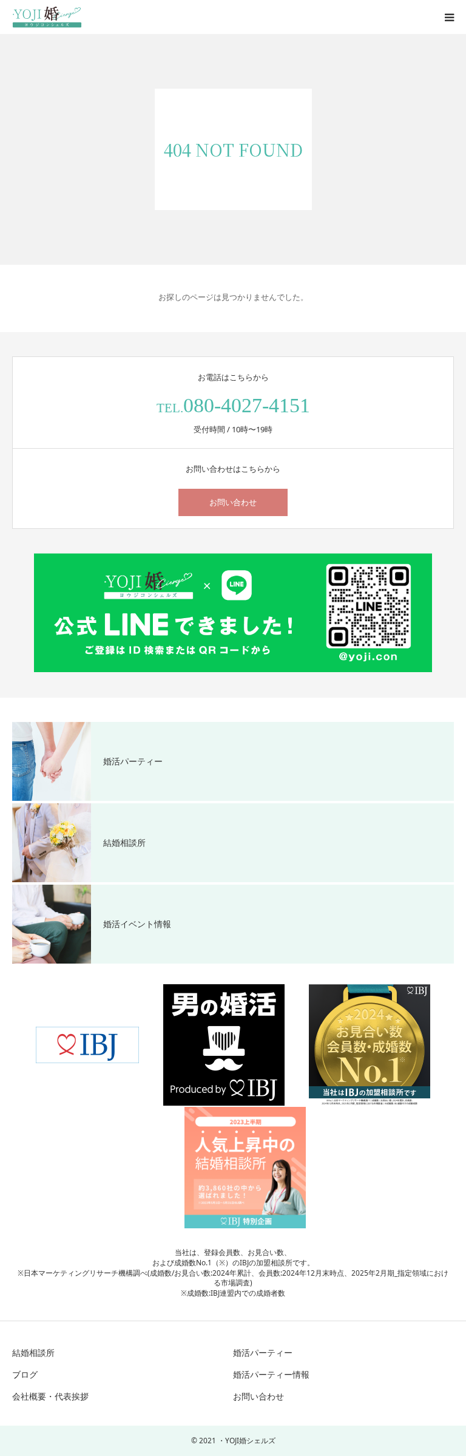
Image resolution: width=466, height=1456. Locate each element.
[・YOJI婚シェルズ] (47, 17)
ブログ (25, 1374)
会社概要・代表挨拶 (50, 1396)
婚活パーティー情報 (271, 1374)
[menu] (449, 17)
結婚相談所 (33, 1352)
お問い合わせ (233, 502)
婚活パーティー (262, 1352)
